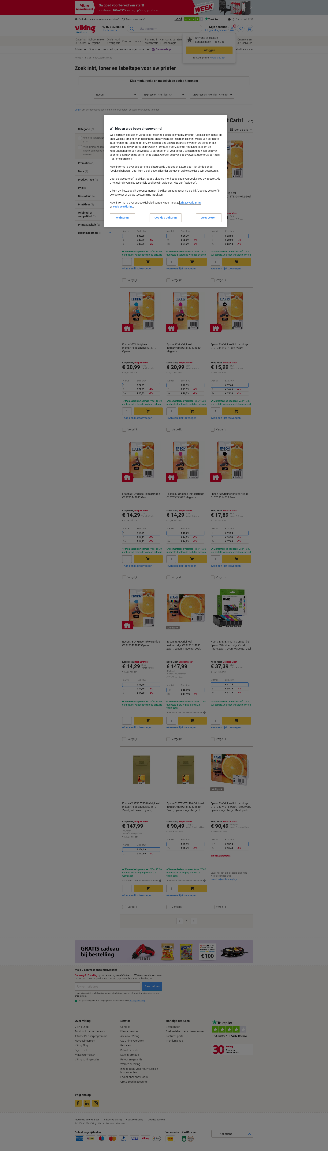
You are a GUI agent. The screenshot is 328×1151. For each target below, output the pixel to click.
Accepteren (208, 217)
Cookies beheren (166, 217)
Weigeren (122, 217)
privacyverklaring (190, 202)
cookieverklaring (123, 206)
